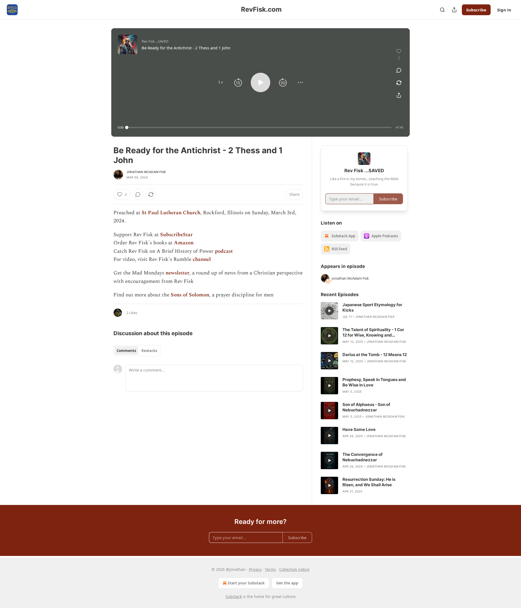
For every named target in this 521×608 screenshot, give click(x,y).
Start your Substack (246, 582)
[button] (220, 82)
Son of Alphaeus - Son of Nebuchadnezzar (366, 407)
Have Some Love (359, 429)
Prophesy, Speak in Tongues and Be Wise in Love (374, 382)
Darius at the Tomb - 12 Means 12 (374, 354)
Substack (233, 596)
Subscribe (476, 9)
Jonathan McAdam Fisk (146, 172)
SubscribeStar (176, 235)
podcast (224, 251)
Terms (270, 569)
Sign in (504, 9)
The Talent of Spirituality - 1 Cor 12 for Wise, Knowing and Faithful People (373, 332)
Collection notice (294, 569)
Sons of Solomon (190, 295)
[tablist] (136, 350)
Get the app (287, 582)
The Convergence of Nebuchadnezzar (362, 457)
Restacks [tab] (149, 350)
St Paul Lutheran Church (171, 213)
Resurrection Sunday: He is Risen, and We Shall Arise (368, 482)
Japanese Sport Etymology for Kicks (372, 307)
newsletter (177, 273)
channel (202, 259)
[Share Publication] (454, 9)
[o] (329, 310)
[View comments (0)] (399, 70)
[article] (364, 311)
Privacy (255, 569)
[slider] (259, 127)
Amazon (183, 243)
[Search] (442, 9)
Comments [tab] (126, 350)
